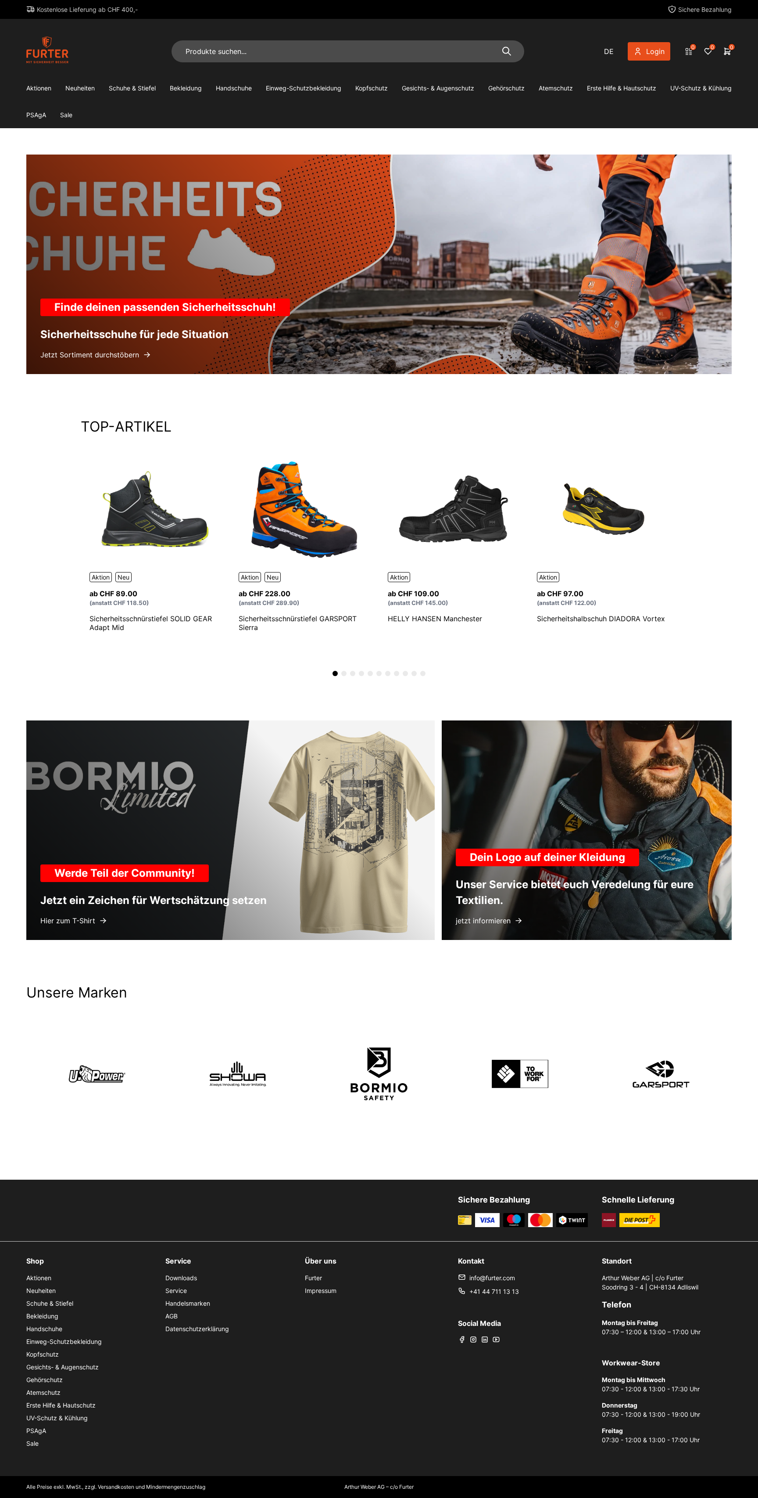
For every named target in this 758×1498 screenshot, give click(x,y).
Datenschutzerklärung (197, 1328)
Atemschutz (556, 88)
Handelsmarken (187, 1303)
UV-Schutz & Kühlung (701, 88)
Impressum (320, 1290)
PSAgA (36, 115)
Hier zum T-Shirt (67, 920)
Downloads (181, 1278)
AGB (171, 1316)
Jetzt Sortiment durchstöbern (89, 354)
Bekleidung (186, 88)
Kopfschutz (371, 88)
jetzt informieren (483, 920)
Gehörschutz (506, 88)
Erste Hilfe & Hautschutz (621, 88)
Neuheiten (80, 88)
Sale (66, 115)
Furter (313, 1278)
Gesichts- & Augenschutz (438, 88)
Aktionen (38, 88)
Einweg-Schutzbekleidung (303, 88)
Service (176, 1290)
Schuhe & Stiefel (132, 88)
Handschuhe (234, 88)
